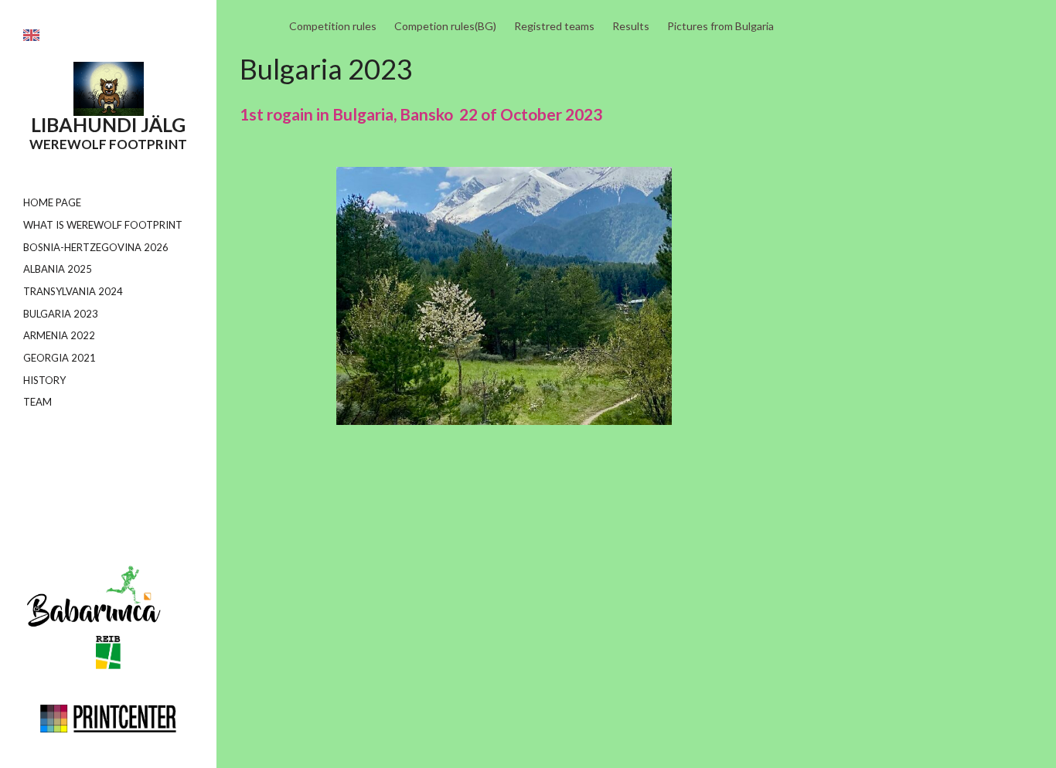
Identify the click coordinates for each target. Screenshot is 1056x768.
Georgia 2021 (59, 358)
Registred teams (554, 26)
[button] (31, 35)
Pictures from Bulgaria (720, 26)
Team (37, 402)
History (44, 380)
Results (630, 26)
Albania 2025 (57, 269)
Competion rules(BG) (445, 26)
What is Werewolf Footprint (102, 225)
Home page (52, 202)
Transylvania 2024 (73, 291)
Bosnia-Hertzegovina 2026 (96, 247)
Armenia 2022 (59, 335)
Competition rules (332, 26)
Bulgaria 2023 (60, 314)
